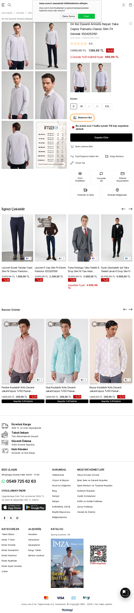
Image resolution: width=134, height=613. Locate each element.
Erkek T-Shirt (8, 539)
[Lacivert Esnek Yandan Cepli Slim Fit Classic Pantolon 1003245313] (17, 238)
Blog (54, 490)
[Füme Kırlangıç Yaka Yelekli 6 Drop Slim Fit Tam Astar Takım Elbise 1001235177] (84, 238)
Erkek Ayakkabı (9, 560)
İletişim (55, 501)
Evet (86, 16)
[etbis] (98, 555)
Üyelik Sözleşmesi (86, 496)
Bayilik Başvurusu (61, 512)
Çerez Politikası (85, 506)
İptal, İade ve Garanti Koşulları (92, 480)
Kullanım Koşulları (86, 490)
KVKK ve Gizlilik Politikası (89, 501)
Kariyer (55, 496)
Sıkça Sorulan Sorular (88, 474)
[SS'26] (67, 563)
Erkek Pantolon (9, 555)
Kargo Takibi (34, 550)
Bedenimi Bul (85, 117)
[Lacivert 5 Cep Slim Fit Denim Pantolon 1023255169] (50, 238)
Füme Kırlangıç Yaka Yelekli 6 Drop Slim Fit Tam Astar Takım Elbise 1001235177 (83, 269)
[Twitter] (11, 518)
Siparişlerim (34, 545)
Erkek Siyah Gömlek (12, 566)
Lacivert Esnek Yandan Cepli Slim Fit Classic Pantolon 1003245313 (17, 269)
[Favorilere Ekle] (130, 23)
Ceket (5, 571)
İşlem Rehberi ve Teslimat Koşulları (94, 485)
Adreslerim (33, 539)
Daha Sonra (68, 16)
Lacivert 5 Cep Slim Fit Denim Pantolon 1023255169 (50, 269)
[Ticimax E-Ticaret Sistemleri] (67, 610)
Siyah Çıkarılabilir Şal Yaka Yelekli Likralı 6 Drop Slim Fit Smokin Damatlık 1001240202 (116, 269)
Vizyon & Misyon (60, 480)
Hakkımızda (58, 474)
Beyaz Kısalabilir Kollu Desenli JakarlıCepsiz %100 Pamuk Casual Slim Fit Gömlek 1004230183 (105, 389)
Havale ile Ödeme (86, 512)
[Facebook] (4, 518)
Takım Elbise (8, 534)
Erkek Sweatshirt (10, 550)
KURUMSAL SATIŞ (61, 506)
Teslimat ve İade (85, 195)
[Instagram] (17, 518)
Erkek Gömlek (9, 545)
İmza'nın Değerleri (61, 485)
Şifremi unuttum (36, 555)
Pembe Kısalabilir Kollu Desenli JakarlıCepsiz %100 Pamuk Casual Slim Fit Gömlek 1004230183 (18, 389)
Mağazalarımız (59, 517)
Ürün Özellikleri (80, 179)
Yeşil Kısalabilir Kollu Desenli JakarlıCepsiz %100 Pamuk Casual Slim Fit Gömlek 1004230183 (60, 389)
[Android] (35, 507)
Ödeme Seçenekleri (123, 179)
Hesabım (32, 534)
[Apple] (12, 507)
